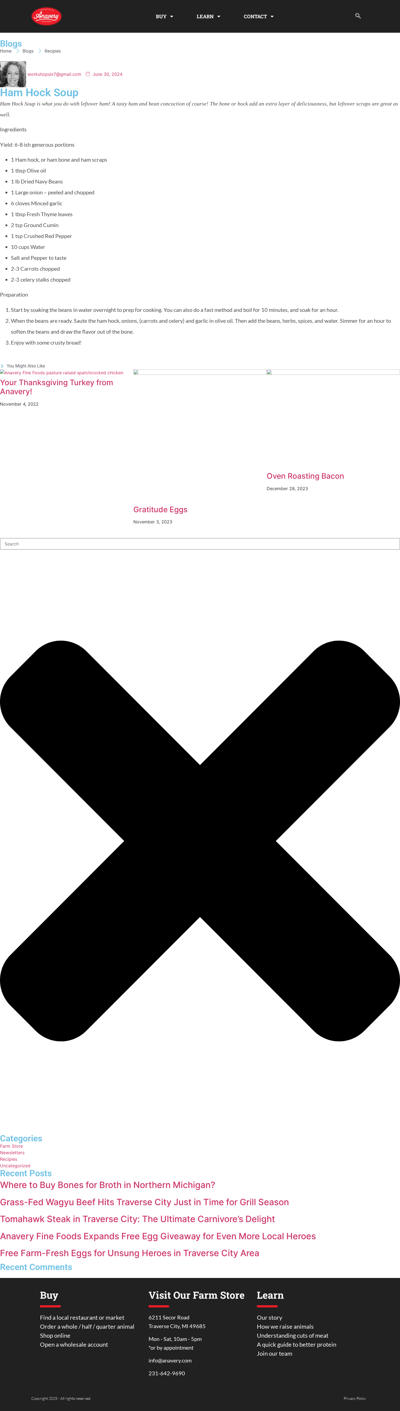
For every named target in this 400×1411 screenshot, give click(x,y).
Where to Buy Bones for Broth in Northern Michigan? (107, 1185)
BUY (161, 16)
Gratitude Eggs (160, 509)
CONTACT (255, 16)
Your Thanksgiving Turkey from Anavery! (56, 387)
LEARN (205, 16)
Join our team (274, 1353)
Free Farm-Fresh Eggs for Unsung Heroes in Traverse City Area (129, 1253)
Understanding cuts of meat (292, 1335)
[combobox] (200, 544)
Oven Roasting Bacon (305, 476)
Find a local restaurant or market (82, 1317)
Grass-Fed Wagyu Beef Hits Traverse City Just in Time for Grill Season (144, 1202)
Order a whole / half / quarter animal (87, 1326)
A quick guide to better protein (296, 1344)
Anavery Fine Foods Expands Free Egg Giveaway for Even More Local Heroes (158, 1236)
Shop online (55, 1335)
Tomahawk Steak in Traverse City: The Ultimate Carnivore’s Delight (137, 1219)
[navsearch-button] (358, 16)
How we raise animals (285, 1326)
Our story (269, 1317)
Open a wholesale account (74, 1344)
